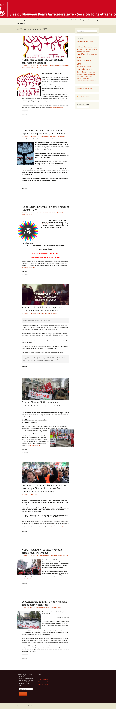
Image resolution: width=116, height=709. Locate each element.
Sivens (86, 74)
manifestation (65, 65)
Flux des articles (43, 679)
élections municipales (82, 81)
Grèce (78, 49)
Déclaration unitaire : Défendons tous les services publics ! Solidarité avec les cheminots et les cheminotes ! (44, 488)
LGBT (96, 49)
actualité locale (35, 65)
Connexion (40, 677)
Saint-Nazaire (57, 20)
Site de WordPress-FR (43, 684)
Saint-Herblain (89, 69)
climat (79, 45)
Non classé (34, 408)
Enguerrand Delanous (86, 45)
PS (87, 66)
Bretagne (82, 20)
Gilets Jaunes (92, 47)
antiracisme (79, 41)
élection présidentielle (83, 78)
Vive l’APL (45, 224)
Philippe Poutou (81, 66)
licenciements (81, 51)
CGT (83, 43)
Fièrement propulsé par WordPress (25, 705)
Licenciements (40, 20)
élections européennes (82, 80)
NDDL (27, 67)
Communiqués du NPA (85, 89)
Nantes (49, 20)
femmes (88, 47)
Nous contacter (21, 23)
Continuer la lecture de (57, 107)
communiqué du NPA (44, 136)
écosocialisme (89, 76)
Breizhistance (85, 41)
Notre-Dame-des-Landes (70, 20)
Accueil (18, 20)
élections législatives (91, 80)
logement (59, 65)
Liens (89, 20)
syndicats (90, 74)
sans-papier (90, 72)
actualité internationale (37, 313)
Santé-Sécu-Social (84, 96)
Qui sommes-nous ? (28, 20)
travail (93, 74)
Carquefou (79, 43)
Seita (78, 74)
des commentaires (43, 682)
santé (94, 72)
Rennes (89, 66)
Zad (41, 67)
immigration (54, 65)
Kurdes (93, 49)
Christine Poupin (89, 43)
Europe (93, 45)
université (79, 76)
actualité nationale (44, 65)
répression (55, 138)
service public (82, 74)
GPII (96, 47)
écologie (85, 76)
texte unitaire (53, 136)
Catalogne (55, 313)
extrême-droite (81, 47)
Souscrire (22, 694)
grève (81, 49)
